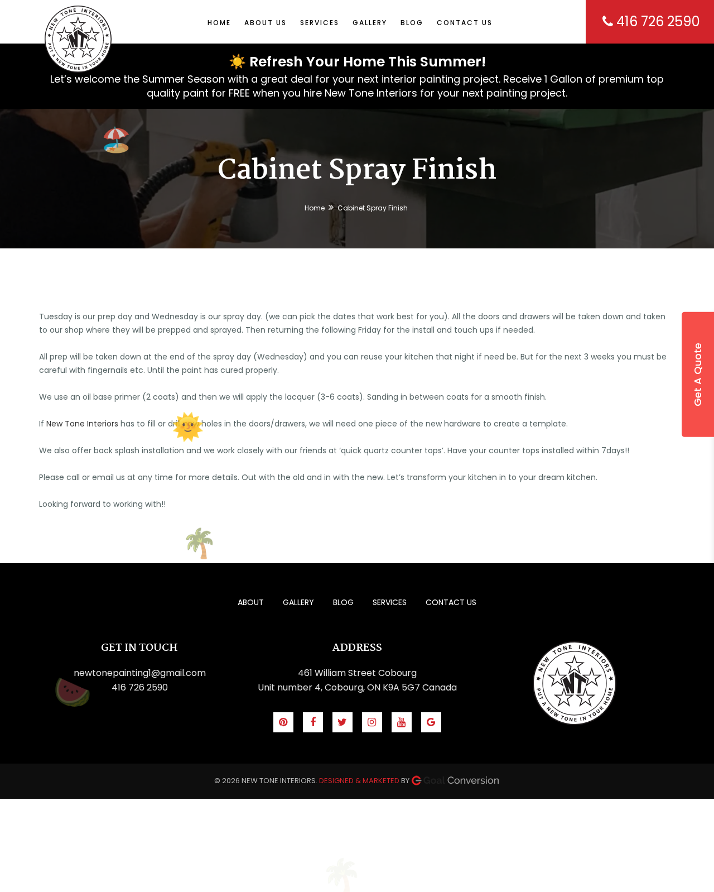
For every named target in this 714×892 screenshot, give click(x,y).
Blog (343, 602)
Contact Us (451, 602)
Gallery (298, 602)
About (251, 602)
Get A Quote (698, 374)
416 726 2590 (656, 21)
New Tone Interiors (82, 423)
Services (390, 602)
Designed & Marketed (359, 780)
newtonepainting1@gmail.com (140, 672)
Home (315, 208)
